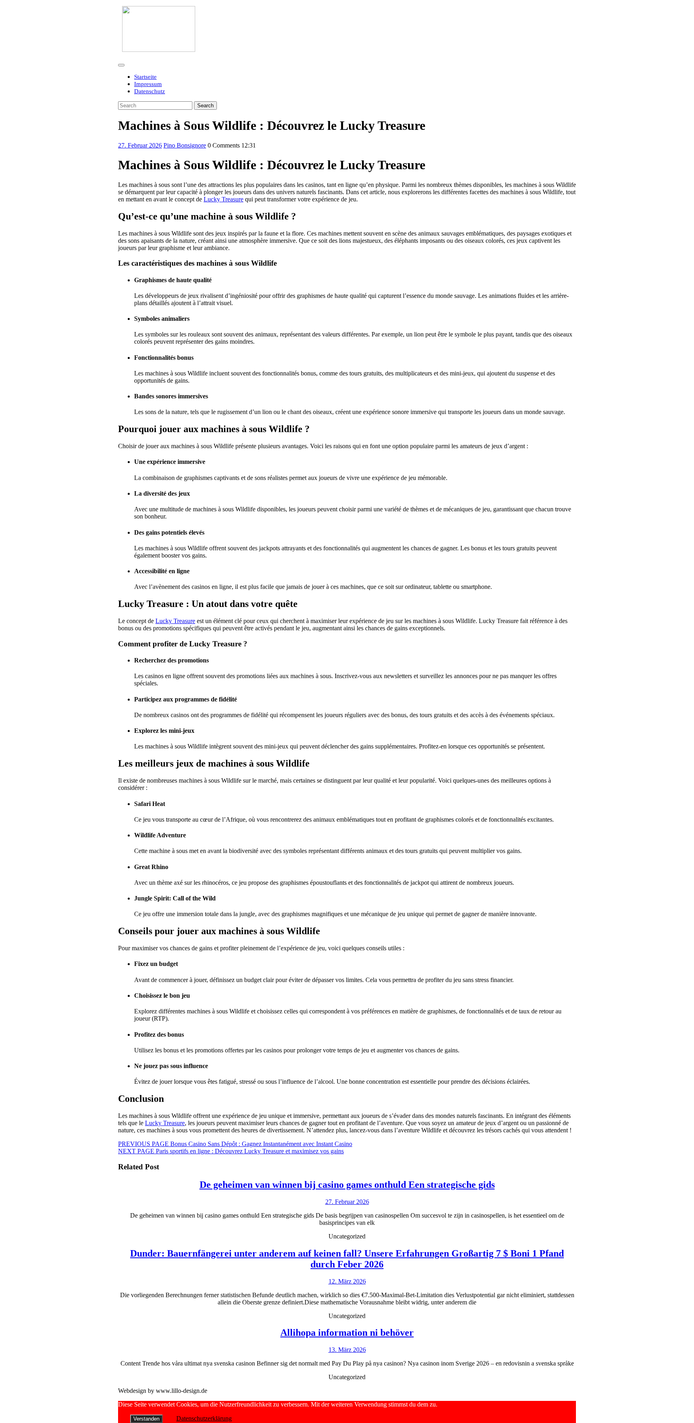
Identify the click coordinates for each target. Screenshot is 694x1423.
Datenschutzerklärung (204, 1418)
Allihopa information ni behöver (347, 1332)
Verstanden (146, 1419)
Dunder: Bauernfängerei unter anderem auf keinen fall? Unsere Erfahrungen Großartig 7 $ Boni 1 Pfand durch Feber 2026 (347, 1258)
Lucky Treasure (223, 199)
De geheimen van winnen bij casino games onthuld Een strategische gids (347, 1184)
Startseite (145, 77)
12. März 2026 (347, 1281)
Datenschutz (149, 91)
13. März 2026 (347, 1349)
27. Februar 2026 (140, 145)
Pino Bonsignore (184, 145)
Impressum (148, 84)
